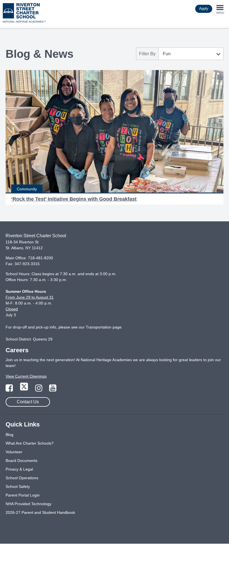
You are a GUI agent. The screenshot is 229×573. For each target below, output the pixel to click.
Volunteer (14, 452)
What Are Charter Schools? (30, 443)
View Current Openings (26, 376)
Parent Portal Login (23, 495)
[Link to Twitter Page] (25, 389)
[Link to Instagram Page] (39, 389)
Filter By (147, 53)
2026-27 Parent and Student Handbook (40, 512)
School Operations (22, 478)
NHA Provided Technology (28, 504)
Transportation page (103, 327)
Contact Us (28, 401)
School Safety (18, 486)
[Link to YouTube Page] (52, 389)
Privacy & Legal (19, 469)
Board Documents (21, 460)
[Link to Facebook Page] (10, 389)
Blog (9, 434)
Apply (203, 8)
